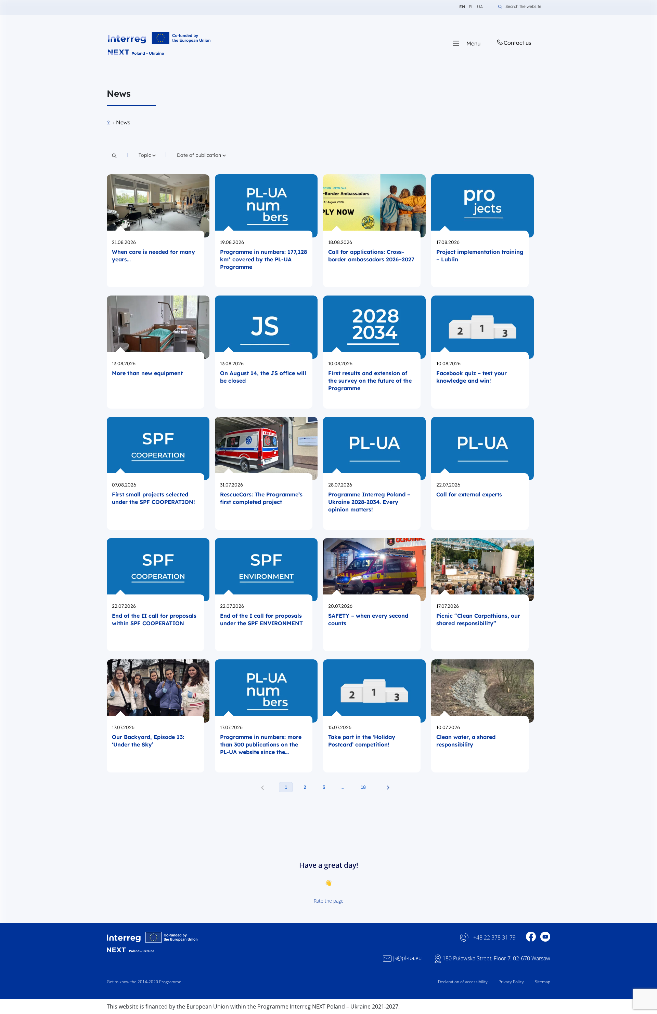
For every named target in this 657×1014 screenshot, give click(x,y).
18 (363, 787)
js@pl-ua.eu (407, 958)
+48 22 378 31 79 (494, 937)
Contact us (517, 42)
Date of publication (199, 155)
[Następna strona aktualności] (387, 787)
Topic (147, 155)
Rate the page (329, 900)
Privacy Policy (511, 982)
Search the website (523, 7)
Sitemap (542, 982)
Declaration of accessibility (463, 982)
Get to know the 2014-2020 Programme (144, 982)
